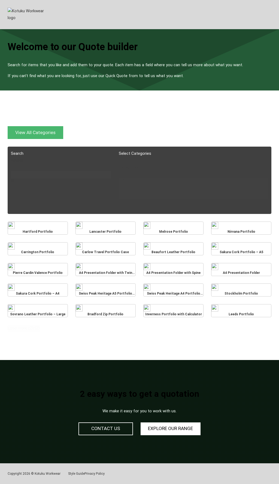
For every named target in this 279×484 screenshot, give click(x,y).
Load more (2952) (24, 328)
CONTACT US (105, 428)
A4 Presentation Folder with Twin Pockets (105, 270)
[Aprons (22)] (193, 196)
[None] (193, 180)
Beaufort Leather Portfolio (173, 250)
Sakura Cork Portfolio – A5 (241, 250)
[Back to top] (260, 467)
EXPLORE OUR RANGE (170, 428)
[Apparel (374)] (193, 186)
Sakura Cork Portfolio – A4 (38, 291)
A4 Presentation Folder (241, 270)
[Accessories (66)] (193, 191)
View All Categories (35, 132)
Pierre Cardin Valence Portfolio (38, 270)
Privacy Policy (94, 474)
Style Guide (76, 474)
